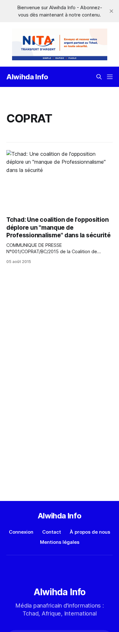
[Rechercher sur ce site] (99, 77)
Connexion (21, 532)
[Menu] (110, 77)
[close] (111, 11)
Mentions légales (59, 542)
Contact (51, 532)
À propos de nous (90, 532)
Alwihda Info (27, 76)
